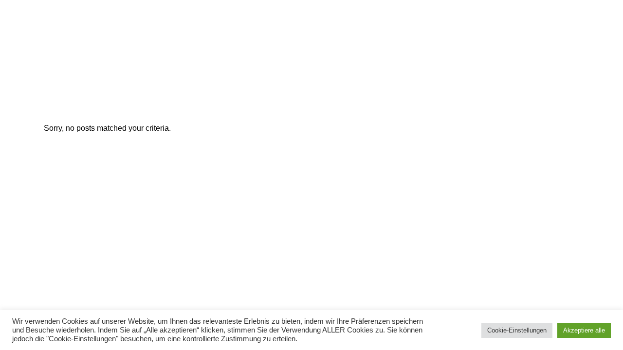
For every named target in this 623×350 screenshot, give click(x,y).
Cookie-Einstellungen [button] (517, 330)
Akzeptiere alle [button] (584, 330)
